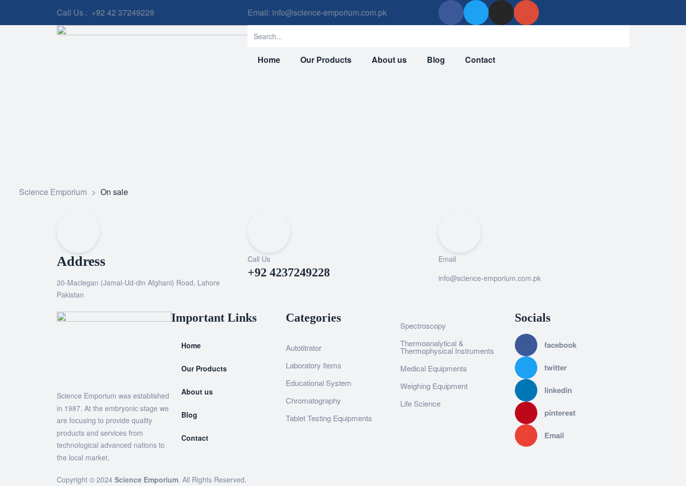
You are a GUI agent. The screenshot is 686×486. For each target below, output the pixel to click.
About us (197, 391)
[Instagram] (501, 12)
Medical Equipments (433, 368)
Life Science (420, 403)
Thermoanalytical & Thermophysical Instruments (447, 347)
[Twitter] (476, 12)
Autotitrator (303, 347)
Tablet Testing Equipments (329, 418)
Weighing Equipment (434, 385)
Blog (189, 415)
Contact (194, 438)
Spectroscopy (423, 325)
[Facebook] (451, 12)
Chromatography (313, 400)
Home (191, 345)
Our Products (204, 368)
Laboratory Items (313, 365)
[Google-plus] (526, 12)
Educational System (319, 382)
